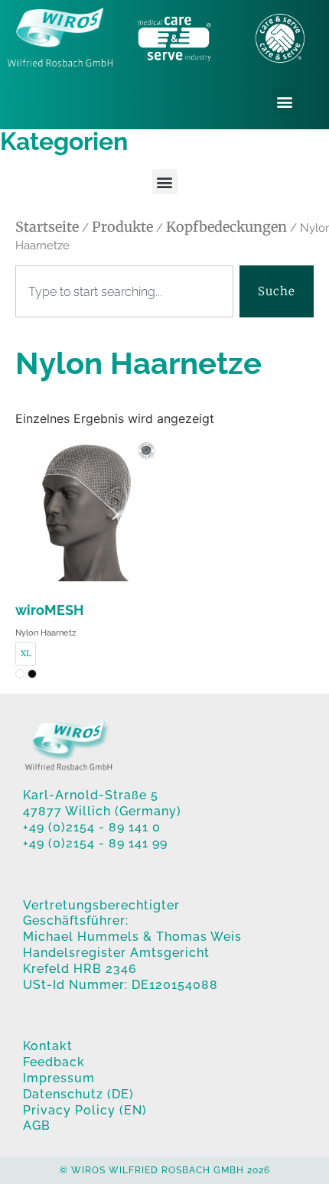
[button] (285, 101)
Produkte (122, 227)
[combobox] (124, 291)
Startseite (47, 227)
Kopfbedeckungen (226, 227)
